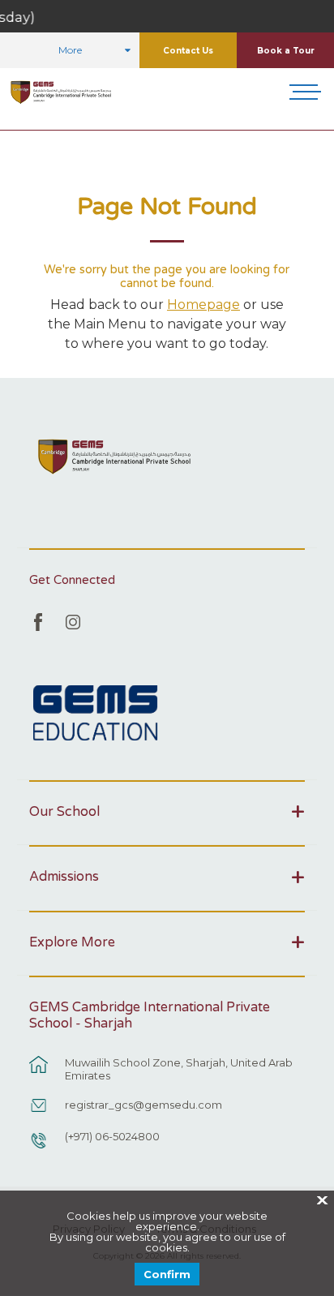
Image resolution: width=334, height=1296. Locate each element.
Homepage (203, 304)
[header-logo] (61, 92)
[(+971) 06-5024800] (39, 1148)
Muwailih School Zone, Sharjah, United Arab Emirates (179, 1069)
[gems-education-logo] (95, 713)
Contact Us (188, 50)
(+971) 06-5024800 (112, 1136)
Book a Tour (286, 50)
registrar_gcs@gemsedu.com (143, 1104)
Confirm (167, 1274)
